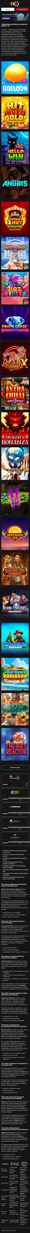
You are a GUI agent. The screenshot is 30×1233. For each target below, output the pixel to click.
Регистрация (22, 9)
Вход (7, 9)
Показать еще (15, 767)
